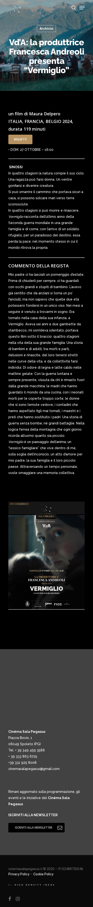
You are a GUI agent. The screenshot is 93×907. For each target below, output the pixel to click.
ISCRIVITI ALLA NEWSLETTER (33, 815)
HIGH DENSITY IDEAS (35, 885)
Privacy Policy (18, 874)
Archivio (46, 29)
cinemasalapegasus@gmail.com (34, 769)
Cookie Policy (43, 874)
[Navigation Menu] (82, 7)
